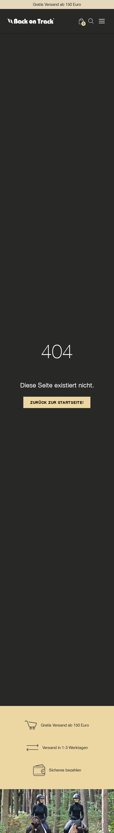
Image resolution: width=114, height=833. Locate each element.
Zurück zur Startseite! (57, 402)
